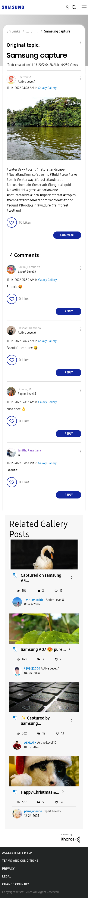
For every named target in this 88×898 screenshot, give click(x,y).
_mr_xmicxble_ (34, 600)
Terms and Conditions (20, 861)
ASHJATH (30, 743)
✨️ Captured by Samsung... (35, 720)
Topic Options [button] (73, 42)
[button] (74, 78)
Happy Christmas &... (40, 792)
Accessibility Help (17, 853)
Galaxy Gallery (47, 88)
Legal (6, 876)
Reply (69, 311)
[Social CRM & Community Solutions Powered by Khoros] (70, 838)
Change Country (15, 884)
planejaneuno (33, 811)
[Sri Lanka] (13, 7)
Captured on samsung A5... (41, 578)
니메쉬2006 (32, 668)
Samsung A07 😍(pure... (43, 649)
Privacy (8, 868)
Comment (67, 235)
